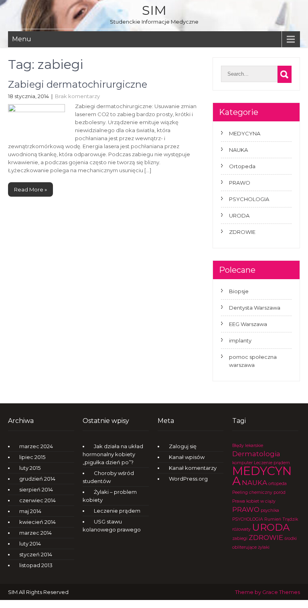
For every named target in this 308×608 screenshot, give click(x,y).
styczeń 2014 (35, 554)
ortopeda (277, 483)
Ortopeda (242, 166)
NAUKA (238, 150)
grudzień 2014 (37, 478)
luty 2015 (30, 468)
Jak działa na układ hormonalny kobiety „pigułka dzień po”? (113, 454)
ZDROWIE (242, 232)
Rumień (272, 519)
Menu (21, 39)
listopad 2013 (36, 565)
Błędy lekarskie (247, 445)
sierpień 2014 (36, 489)
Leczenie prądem (117, 510)
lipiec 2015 (32, 457)
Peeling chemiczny (252, 492)
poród (280, 492)
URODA (239, 215)
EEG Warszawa (248, 324)
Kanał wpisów (187, 457)
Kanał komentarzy (193, 468)
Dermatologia (256, 454)
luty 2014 (30, 543)
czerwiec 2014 (37, 500)
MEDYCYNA (244, 133)
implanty (240, 340)
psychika (270, 510)
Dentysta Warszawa (254, 307)
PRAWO (239, 182)
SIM (154, 10)
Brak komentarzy (77, 96)
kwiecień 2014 (37, 522)
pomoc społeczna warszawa (253, 361)
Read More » (30, 189)
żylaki (264, 547)
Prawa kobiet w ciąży (254, 501)
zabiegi (239, 538)
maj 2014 (30, 511)
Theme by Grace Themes (267, 592)
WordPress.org (188, 478)
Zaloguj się (183, 446)
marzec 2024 (36, 446)
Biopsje (239, 291)
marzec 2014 (35, 532)
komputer (242, 462)
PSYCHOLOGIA (249, 199)
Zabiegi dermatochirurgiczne (77, 84)
